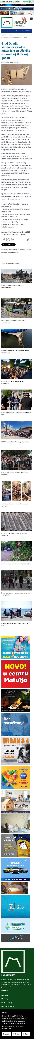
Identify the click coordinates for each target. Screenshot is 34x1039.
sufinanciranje (13, 249)
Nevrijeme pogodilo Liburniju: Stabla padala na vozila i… (16, 564)
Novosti (11, 35)
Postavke (6, 1034)
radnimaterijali (22, 249)
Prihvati (26, 1034)
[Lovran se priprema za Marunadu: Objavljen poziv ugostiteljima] (16, 491)
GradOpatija (5, 249)
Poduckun (4, 35)
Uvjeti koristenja (7, 1003)
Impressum (5, 995)
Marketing (4, 999)
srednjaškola (6, 252)
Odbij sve (16, 1034)
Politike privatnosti (7, 1006)
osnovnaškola (15, 252)
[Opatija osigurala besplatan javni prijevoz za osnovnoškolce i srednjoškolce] (16, 308)
